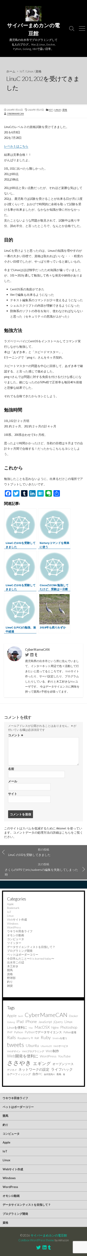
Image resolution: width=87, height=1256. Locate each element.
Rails (11, 1037)
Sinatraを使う (59, 1038)
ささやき (19, 1062)
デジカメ (12, 1069)
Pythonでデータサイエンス (43, 1032)
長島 (58, 1074)
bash (20, 1016)
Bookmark (13, 908)
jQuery (58, 1022)
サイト (12, 794)
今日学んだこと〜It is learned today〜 (30, 958)
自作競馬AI (49, 1074)
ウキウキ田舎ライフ (20, 931)
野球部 (11, 978)
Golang (11, 1022)
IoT (22, 71)
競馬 (10, 970)
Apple (10, 904)
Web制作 (52, 1051)
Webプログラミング (33, 1051)
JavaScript (45, 1022)
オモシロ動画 (15, 935)
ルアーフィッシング (19, 1074)
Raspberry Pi (25, 1038)
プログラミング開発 (20, 950)
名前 (11, 769)
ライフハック (62, 1069)
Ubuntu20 (46, 1046)
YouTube (64, 1056)
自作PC (37, 1074)
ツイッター (14, 943)
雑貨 (10, 985)
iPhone (31, 1021)
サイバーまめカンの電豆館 (49, 1235)
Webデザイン (13, 1051)
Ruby (46, 1037)
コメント (15, 735)
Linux (30, 71)
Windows (12, 923)
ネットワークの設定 (33, 1069)
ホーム (10, 71)
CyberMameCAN (15, 113)
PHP (9, 1032)
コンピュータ (15, 939)
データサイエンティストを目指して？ (31, 947)
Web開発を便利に (22, 1056)
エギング (42, 1063)
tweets (15, 1044)
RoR (37, 1038)
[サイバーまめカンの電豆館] (33, 13)
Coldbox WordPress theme (36, 1240)
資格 (38, 71)
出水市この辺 (15, 962)
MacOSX (42, 1027)
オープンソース (63, 1064)
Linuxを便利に (17, 1027)
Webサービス (60, 1046)
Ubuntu (32, 1045)
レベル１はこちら (16, 146)
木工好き (12, 966)
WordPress (14, 927)
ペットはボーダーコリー (22, 954)
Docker (73, 1016)
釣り (10, 981)
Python (18, 1032)
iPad (20, 1021)
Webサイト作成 (17, 919)
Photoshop (68, 1027)
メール (12, 781)
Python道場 (70, 1032)
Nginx (55, 1027)
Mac (31, 1027)
